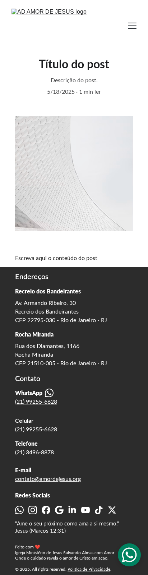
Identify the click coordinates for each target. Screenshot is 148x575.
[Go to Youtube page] (85, 510)
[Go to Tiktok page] (98, 510)
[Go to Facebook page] (46, 510)
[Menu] (132, 26)
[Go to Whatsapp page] (19, 510)
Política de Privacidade (89, 569)
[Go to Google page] (59, 510)
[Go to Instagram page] (32, 510)
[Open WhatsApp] (129, 554)
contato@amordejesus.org (48, 479)
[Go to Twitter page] (112, 510)
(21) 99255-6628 (36, 402)
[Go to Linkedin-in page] (72, 510)
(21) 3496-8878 (34, 452)
